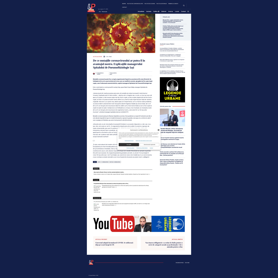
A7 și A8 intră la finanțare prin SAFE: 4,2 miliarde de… (106, 201)
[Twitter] (124, 73)
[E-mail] (140, 73)
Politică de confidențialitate (142, 147)
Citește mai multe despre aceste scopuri (144, 140)
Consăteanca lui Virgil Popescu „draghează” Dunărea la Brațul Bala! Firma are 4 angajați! (170, 55)
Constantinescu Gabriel (100, 73)
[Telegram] (144, 73)
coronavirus (105, 162)
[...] (149, 174)
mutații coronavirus (115, 162)
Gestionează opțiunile (149, 144)
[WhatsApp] (130, 73)
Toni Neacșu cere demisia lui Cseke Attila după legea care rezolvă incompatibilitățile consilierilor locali (172, 145)
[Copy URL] (147, 73)
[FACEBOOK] (189, 4)
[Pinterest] (127, 73)
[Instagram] (171, 275)
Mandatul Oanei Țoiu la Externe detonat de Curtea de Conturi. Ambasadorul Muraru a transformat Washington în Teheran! (172, 66)
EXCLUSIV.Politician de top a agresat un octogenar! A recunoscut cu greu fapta (172, 60)
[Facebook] (120, 73)
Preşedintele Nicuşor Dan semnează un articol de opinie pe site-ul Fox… (111, 183)
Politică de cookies (130, 147)
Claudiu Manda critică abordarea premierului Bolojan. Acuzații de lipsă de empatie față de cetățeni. (172, 130)
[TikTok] (175, 275)
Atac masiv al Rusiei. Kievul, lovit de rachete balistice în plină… (109, 172)
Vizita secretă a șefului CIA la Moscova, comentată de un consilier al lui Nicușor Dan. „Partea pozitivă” (172, 153)
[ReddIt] (137, 73)
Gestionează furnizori (129, 140)
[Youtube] (188, 275)
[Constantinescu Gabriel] (94, 74)
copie (99, 162)
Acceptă (129, 144)
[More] (150, 73)
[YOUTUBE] (189, 6)
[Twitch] (178, 275)
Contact (151, 147)
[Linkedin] (134, 73)
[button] (158, 130)
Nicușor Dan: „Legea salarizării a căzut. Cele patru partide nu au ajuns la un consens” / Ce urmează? (173, 21)
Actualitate (97, 56)
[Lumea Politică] (91, 7)
